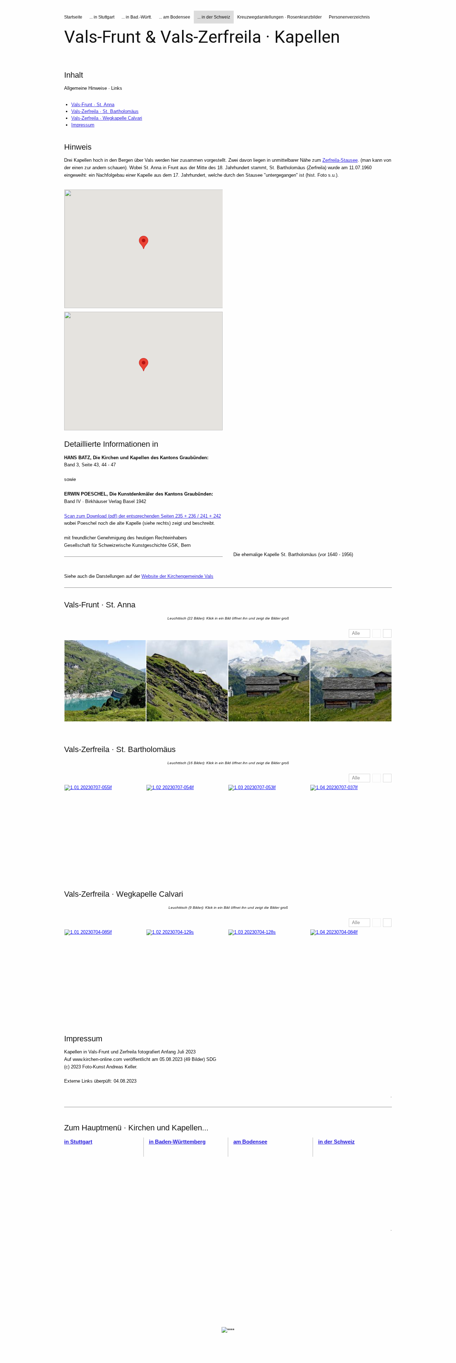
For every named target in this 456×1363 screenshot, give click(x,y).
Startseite (73, 17)
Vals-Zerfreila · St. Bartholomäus (105, 111)
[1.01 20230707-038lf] (105, 681)
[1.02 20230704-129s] (187, 970)
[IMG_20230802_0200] (312, 491)
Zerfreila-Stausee (340, 160)
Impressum (82, 125)
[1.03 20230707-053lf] (269, 825)
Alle (356, 633)
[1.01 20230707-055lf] (105, 825)
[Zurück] (376, 633)
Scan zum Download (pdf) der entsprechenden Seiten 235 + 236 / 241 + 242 (142, 516)
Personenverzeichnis (349, 17)
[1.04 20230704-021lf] (351, 681)
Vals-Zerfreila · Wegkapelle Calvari (106, 118)
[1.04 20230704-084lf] (351, 970)
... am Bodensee (174, 17)
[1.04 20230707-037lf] (351, 825)
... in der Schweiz (213, 17)
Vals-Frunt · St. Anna (92, 104)
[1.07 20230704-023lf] (312, 243)
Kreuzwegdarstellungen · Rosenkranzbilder (279, 17)
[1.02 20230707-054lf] (187, 825)
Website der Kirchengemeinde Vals (177, 576)
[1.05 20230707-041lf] (312, 371)
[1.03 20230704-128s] (269, 970)
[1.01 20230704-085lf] (105, 970)
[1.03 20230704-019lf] (269, 681)
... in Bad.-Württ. (136, 17)
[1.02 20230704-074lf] (187, 681)
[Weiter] (387, 633)
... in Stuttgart (101, 17)
